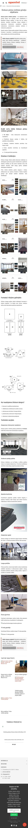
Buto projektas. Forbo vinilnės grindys (6, 712)
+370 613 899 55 (6, 772)
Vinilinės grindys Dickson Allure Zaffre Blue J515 (14, 739)
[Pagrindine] (0, 6)
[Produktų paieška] (6, 3)
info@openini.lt (6, 774)
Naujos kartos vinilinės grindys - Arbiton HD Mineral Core (6, 676)
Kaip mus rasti (14, 818)
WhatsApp (14, 814)
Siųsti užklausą (20, 47)
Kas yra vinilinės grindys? (21, 674)
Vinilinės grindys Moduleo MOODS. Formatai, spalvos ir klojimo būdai (20, 693)
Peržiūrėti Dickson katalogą (9, 647)
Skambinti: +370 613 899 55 (14, 811)
